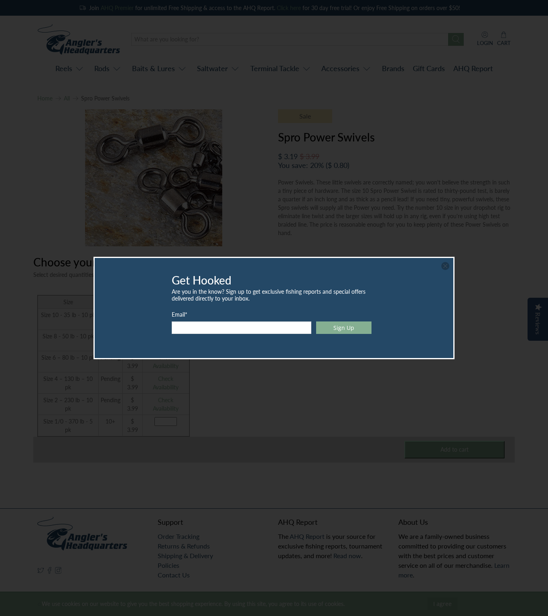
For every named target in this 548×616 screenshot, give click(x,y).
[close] (445, 266)
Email (179, 314)
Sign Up (343, 328)
